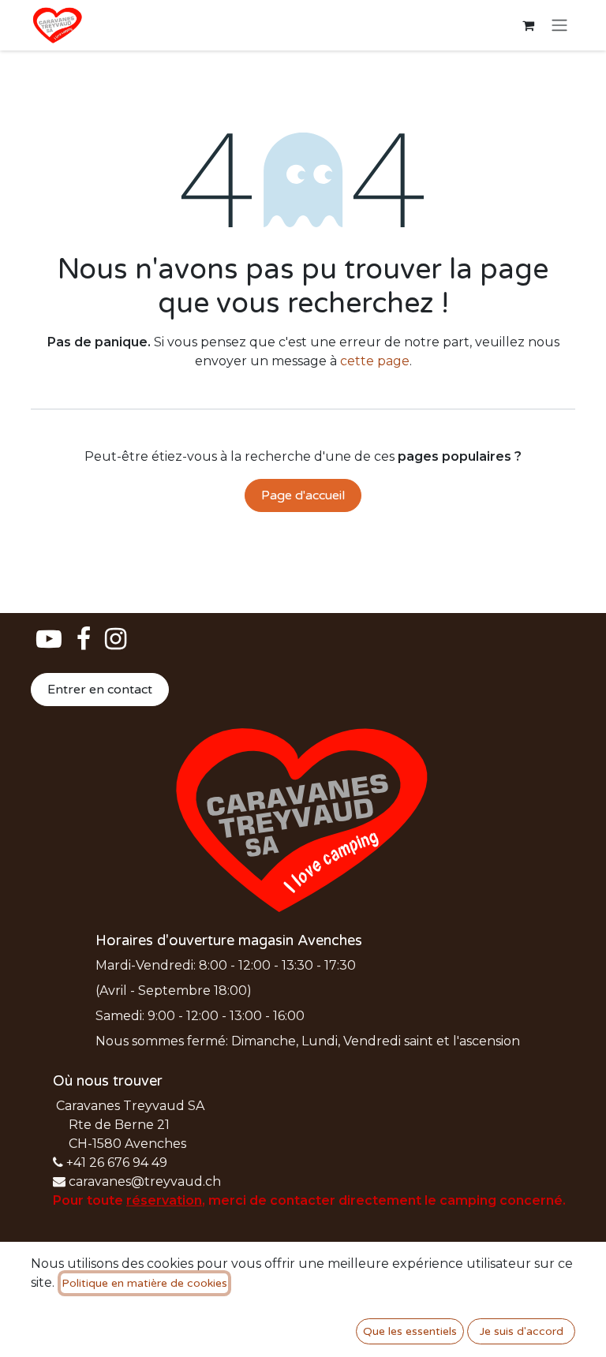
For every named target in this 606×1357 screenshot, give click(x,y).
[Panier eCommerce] (528, 25)
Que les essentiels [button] (410, 1331)
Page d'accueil (303, 495)
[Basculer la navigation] (559, 25)
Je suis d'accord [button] (521, 1331)
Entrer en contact (99, 689)
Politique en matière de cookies (144, 1283)
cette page (375, 360)
